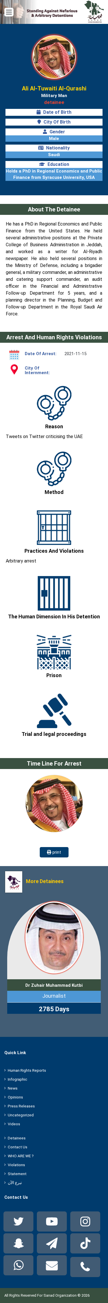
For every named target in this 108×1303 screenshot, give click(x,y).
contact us (17, 1147)
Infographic (17, 1079)
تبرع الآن (15, 1182)
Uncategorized (21, 1115)
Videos (14, 1124)
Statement (17, 1173)
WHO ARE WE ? (21, 1156)
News (13, 1088)
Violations (16, 1164)
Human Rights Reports (27, 1070)
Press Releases (21, 1106)
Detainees (17, 1138)
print (56, 852)
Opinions (15, 1097)
